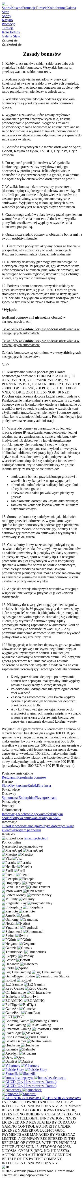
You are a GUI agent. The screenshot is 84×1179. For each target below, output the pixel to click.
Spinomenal (10, 798)
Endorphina (27, 798)
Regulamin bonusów (32, 777)
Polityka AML (50, 818)
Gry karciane (18, 785)
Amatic (52, 798)
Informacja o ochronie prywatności (26, 814)
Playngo (41, 798)
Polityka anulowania (25, 818)
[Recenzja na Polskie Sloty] (13, 1069)
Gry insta (44, 785)
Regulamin (9, 777)
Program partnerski (27, 830)
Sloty (5, 785)
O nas (6, 826)
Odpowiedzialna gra (24, 826)
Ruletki (33, 785)
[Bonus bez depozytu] (18, 1078)
